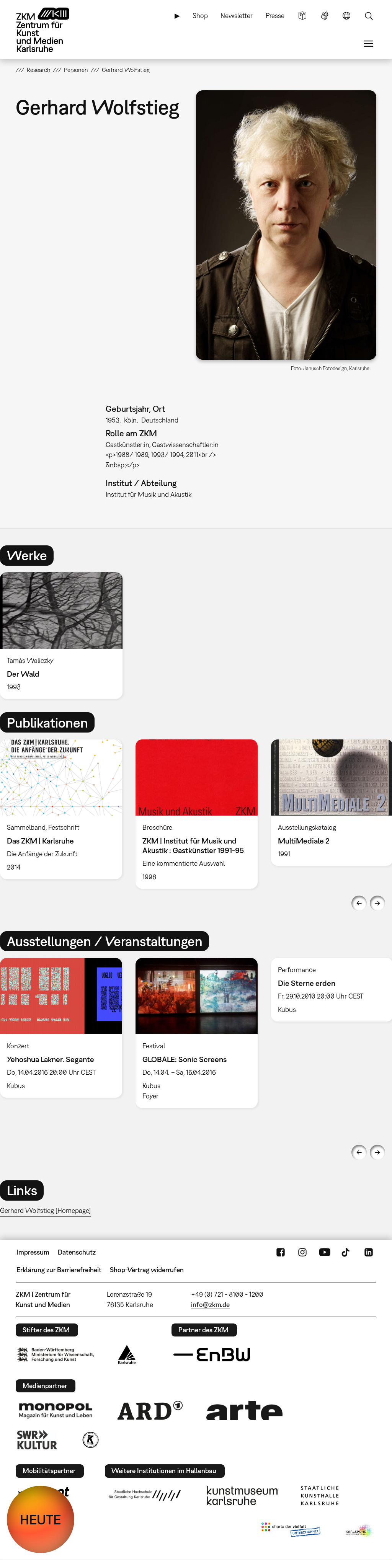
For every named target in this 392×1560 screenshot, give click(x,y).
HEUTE (40, 1519)
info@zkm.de (210, 1305)
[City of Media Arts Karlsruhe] (359, 1531)
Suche (368, 15)
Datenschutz (77, 1252)
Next (377, 903)
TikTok (346, 1252)
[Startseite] (50, 30)
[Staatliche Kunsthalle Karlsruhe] (319, 1495)
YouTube (324, 1252)
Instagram (302, 1252)
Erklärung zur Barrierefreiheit (58, 1270)
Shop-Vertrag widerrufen (147, 1270)
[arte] (244, 1410)
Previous (359, 903)
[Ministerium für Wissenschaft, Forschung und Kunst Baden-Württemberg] (55, 1355)
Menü (368, 43)
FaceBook (280, 1252)
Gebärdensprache (324, 15)
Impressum (32, 1252)
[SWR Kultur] (37, 1439)
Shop (200, 15)
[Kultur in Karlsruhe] (90, 1439)
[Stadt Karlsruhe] (127, 1354)
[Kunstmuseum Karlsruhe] (242, 1495)
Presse (275, 15)
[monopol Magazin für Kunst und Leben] (55, 1410)
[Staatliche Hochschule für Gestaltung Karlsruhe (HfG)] (144, 1495)
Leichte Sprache (302, 15)
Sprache (346, 15)
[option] (64, 635)
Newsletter (236, 15)
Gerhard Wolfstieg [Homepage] (45, 1210)
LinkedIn (368, 1252)
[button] (286, 225)
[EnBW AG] (211, 1355)
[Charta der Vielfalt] (291, 1531)
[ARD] (150, 1410)
